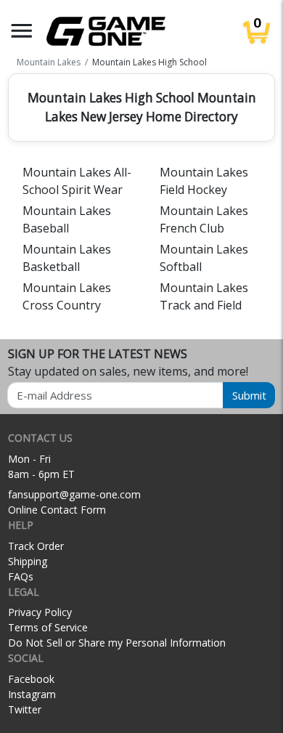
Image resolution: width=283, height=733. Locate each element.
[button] (22, 30)
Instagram (32, 694)
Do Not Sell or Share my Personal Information (117, 642)
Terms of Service (48, 627)
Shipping (27, 561)
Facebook (31, 679)
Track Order (36, 546)
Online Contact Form (57, 510)
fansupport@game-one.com (74, 494)
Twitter (24, 709)
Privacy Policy (40, 612)
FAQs (20, 576)
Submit (249, 395)
